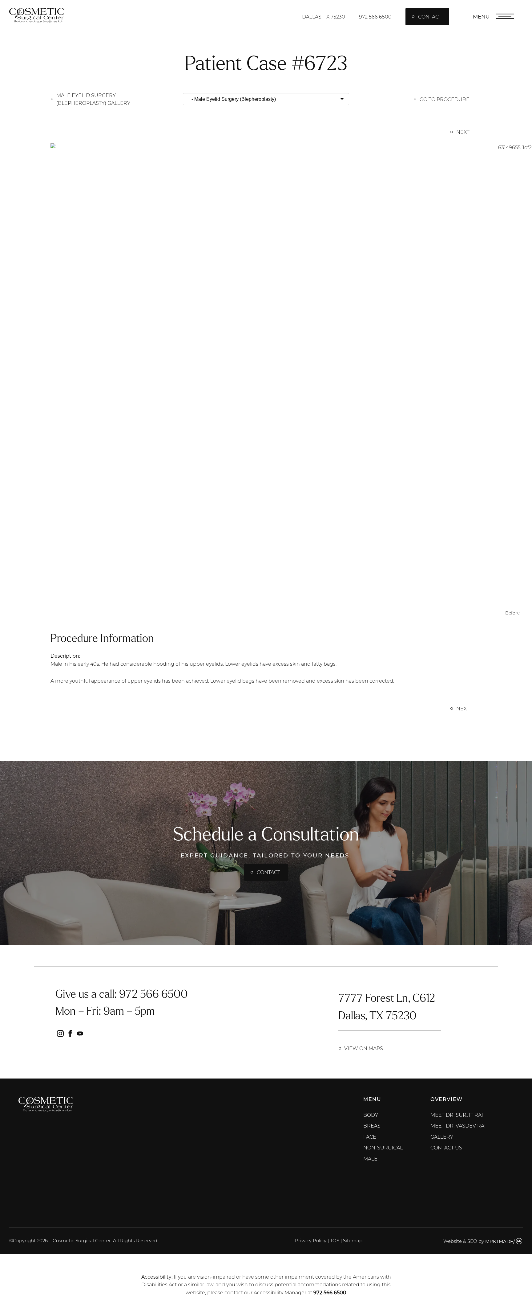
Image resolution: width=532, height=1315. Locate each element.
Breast (373, 1125)
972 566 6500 (375, 16)
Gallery (441, 1136)
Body (370, 1115)
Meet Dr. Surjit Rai (456, 1115)
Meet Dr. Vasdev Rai (458, 1125)
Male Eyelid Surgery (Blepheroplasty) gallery (93, 99)
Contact (429, 16)
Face (369, 1136)
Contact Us (446, 1147)
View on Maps (363, 1048)
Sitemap (352, 1240)
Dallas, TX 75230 (323, 16)
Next (463, 132)
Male (370, 1158)
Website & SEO (460, 1241)
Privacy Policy (310, 1240)
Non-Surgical (383, 1147)
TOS (334, 1240)
